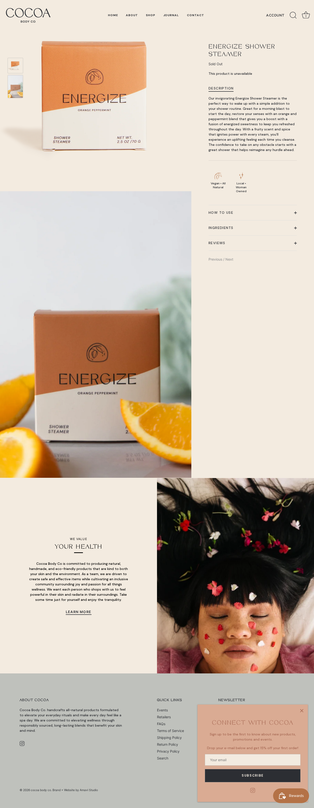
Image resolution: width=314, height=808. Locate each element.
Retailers (164, 717)
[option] (15, 66)
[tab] (223, 88)
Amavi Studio (89, 790)
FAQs (161, 724)
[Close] (301, 710)
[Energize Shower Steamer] (15, 65)
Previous (216, 259)
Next (229, 259)
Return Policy (167, 744)
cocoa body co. (41, 790)
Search (162, 758)
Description (221, 88)
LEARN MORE (79, 612)
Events (162, 710)
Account (275, 15)
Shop (150, 15)
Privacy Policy (168, 751)
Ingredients (221, 228)
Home (113, 15)
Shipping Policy (169, 737)
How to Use (221, 213)
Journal (171, 15)
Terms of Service (170, 731)
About (132, 15)
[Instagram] (252, 790)
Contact (195, 15)
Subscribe (253, 775)
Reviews (217, 243)
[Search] (293, 15)
